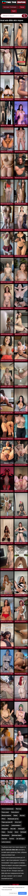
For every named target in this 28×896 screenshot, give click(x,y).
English (14, 11)
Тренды (22, 7)
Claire (3, 832)
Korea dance (15, 812)
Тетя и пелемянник (7, 809)
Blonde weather (6, 815)
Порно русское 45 (7, 822)
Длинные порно (16, 835)
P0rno (3, 819)
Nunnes (22, 815)
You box (10, 832)
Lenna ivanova (6, 842)
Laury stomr (5, 825)
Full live (11, 838)
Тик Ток (16, 2)
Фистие (18, 809)
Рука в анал (5, 812)
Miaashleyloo (5, 835)
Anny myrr (18, 822)
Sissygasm (5, 828)
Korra (16, 832)
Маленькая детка (13, 819)
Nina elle (13, 828)
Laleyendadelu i (16, 825)
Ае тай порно (20, 838)
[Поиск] (24, 15)
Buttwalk (23, 832)
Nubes (15, 815)
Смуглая (4, 838)
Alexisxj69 (21, 828)
